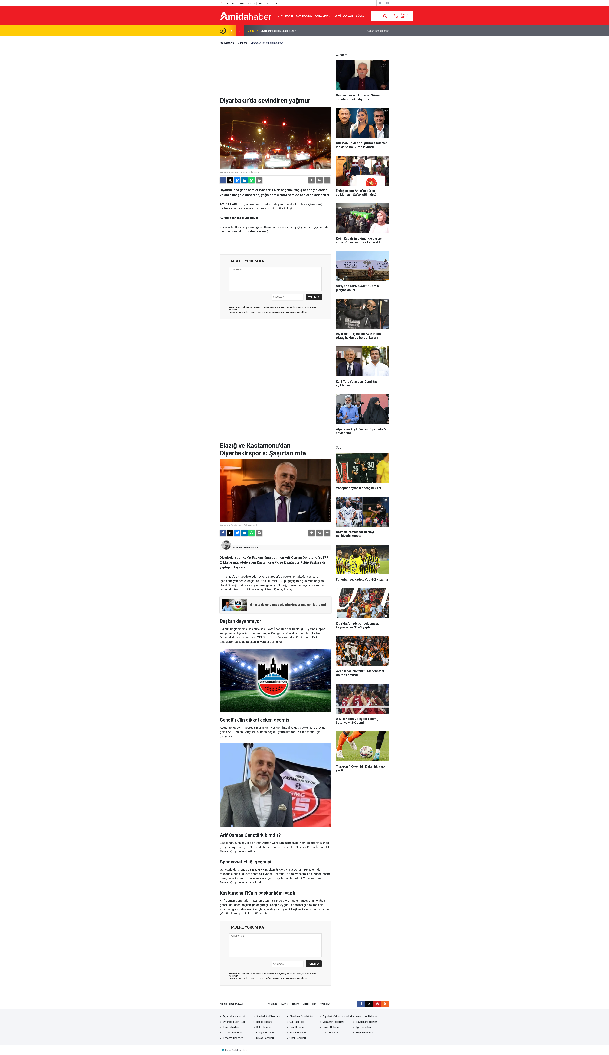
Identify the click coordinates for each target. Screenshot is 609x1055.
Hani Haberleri (297, 1027)
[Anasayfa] (221, 3)
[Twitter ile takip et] (369, 1004)
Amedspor (322, 15)
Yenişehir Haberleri (333, 1021)
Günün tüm (378, 30)
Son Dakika (304, 15)
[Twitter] (230, 180)
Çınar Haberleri (297, 1037)
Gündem (242, 43)
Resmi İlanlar (343, 15)
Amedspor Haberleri (367, 1016)
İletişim (295, 1004)
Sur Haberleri (296, 1021)
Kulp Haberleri (264, 1027)
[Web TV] (380, 3)
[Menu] (375, 16)
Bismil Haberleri (298, 1032)
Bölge (360, 15)
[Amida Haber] (245, 15)
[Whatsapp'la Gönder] (251, 180)
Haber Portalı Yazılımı (236, 1050)
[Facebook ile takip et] (361, 1004)
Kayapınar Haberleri (366, 1021)
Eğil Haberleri (363, 1027)
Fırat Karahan (240, 547)
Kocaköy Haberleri (233, 1037)
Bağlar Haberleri (265, 1021)
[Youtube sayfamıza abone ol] (377, 1004)
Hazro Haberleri (331, 1027)
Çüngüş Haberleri (265, 1032)
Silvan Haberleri (265, 1037)
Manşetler (231, 3)
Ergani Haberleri (364, 1032)
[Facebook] (223, 180)
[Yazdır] (259, 180)
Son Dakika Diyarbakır (268, 1016)
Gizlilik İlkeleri (309, 1004)
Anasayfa (229, 43)
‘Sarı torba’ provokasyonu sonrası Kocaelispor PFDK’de (290, 30)
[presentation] (231, 31)
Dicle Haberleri (331, 1032)
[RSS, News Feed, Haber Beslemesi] (385, 1004)
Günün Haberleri (247, 3)
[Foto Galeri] (387, 3)
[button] (311, 180)
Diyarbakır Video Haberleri (337, 1016)
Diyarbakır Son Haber (234, 1021)
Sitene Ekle (272, 3)
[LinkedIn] (244, 180)
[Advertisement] (275, 73)
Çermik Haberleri (232, 1032)
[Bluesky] (237, 180)
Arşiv (261, 3)
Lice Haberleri (231, 1027)
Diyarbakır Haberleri (234, 1016)
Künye (284, 1004)
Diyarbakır (285, 15)
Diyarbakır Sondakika (301, 1016)
